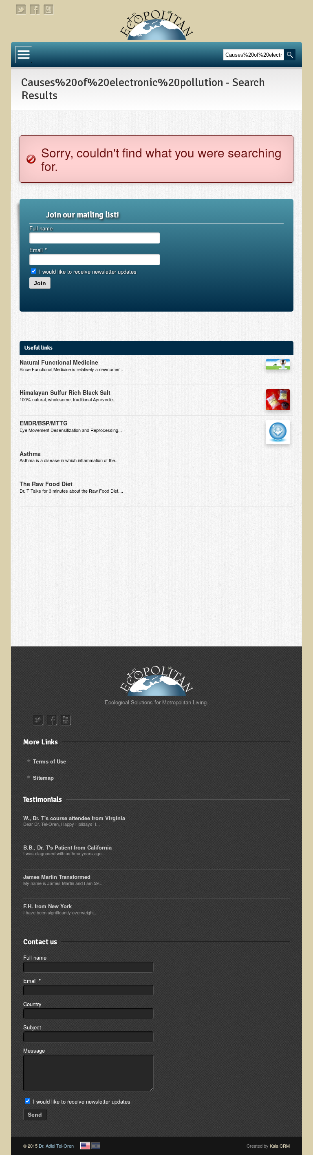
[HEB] (95, 1145)
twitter (21, 9)
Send (35, 1114)
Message (34, 1050)
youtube (49, 9)
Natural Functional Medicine (59, 362)
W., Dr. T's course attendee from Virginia (74, 818)
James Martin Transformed (56, 877)
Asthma (30, 453)
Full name (41, 228)
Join (40, 283)
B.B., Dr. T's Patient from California (67, 847)
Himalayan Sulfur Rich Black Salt (65, 392)
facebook (35, 9)
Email (37, 250)
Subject (32, 1027)
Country (32, 1004)
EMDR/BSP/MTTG (44, 423)
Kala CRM (280, 1145)
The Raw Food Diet (46, 484)
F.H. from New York (47, 906)
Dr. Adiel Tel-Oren (56, 1145)
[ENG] (85, 1145)
